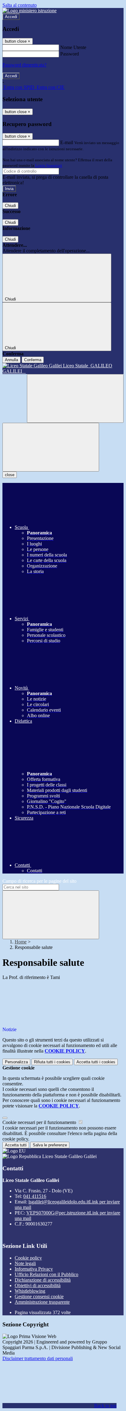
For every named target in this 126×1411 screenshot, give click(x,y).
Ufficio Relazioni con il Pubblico (46, 1274)
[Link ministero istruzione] (29, 10)
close (9, 474)
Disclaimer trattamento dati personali (37, 1358)
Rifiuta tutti (52, 1062)
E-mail (66, 142)
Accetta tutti (95, 1062)
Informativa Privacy (34, 1268)
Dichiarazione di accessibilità (43, 1280)
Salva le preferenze (50, 1145)
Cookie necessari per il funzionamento (39, 1122)
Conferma (32, 360)
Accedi (11, 16)
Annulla (11, 360)
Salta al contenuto (19, 5)
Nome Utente (73, 47)
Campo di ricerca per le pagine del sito (39, 881)
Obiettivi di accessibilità (38, 1285)
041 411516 (34, 1196)
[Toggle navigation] (50, 447)
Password (69, 53)
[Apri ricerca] (75, 398)
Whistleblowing (30, 1291)
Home (21, 941)
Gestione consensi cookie (39, 1296)
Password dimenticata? (24, 64)
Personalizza (16, 1062)
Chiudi (10, 205)
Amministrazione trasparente (42, 1302)
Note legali (25, 1263)
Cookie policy (28, 1257)
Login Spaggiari (48, 165)
